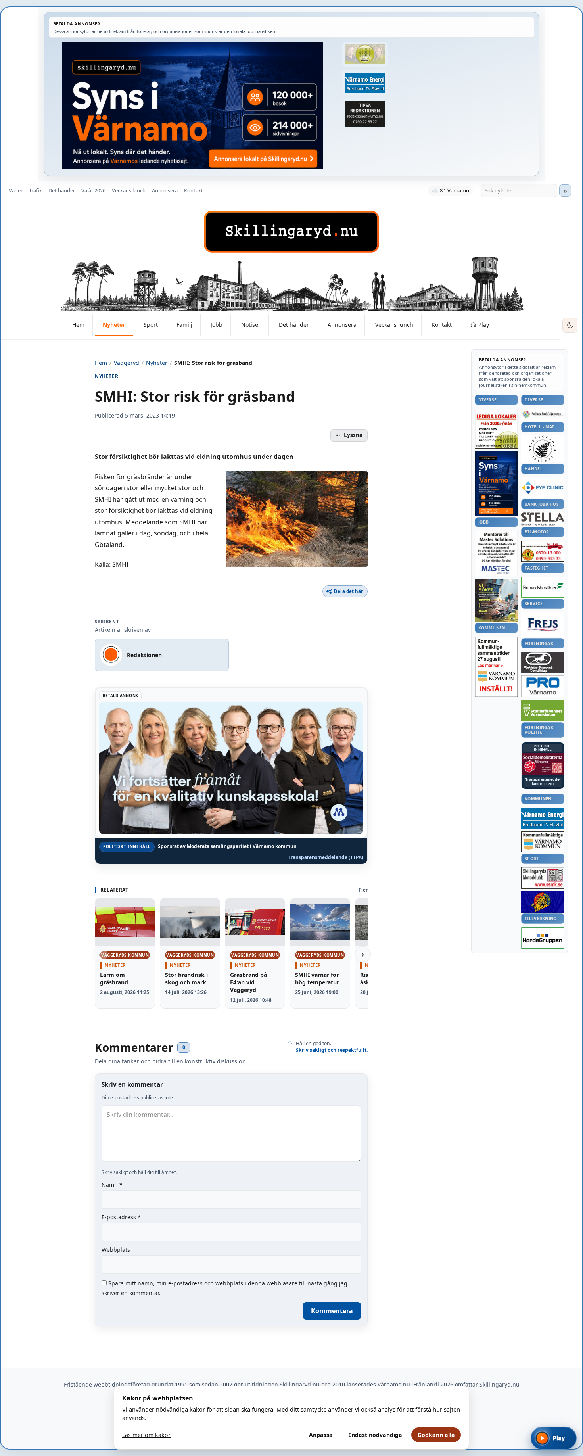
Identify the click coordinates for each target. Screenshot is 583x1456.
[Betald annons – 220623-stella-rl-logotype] (542, 519)
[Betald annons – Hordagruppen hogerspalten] (542, 938)
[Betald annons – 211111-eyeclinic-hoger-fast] (542, 487)
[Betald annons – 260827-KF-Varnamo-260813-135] (496, 667)
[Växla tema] (569, 325)
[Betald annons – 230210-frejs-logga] (542, 624)
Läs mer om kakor (146, 1435)
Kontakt (193, 190)
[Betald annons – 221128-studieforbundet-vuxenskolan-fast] (542, 710)
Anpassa (321, 1435)
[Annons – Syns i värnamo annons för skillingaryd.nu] (192, 105)
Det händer (61, 190)
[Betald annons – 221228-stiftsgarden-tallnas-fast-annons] (542, 448)
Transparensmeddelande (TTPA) (325, 857)
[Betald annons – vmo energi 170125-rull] (542, 818)
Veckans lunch (129, 190)
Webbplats (116, 1249)
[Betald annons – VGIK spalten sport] (542, 902)
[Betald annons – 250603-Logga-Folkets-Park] (542, 415)
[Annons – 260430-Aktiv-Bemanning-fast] (364, 54)
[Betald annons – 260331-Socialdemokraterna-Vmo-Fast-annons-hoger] (543, 764)
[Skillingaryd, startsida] (291, 231)
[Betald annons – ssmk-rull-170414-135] (542, 878)
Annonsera (165, 190)
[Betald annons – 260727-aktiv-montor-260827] (496, 600)
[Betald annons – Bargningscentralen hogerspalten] (542, 551)
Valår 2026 (93, 190)
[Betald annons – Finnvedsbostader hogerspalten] (542, 587)
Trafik (35, 190)
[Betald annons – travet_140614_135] (542, 662)
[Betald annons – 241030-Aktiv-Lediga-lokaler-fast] (496, 429)
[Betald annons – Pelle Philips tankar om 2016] (364, 83)
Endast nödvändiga (375, 1435)
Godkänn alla (436, 1435)
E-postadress (121, 1217)
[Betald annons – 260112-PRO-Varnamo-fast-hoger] (542, 686)
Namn (112, 1184)
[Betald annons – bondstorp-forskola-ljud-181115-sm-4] (364, 113)
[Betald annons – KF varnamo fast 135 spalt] (542, 841)
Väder (16, 190)
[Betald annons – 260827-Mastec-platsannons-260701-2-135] (496, 553)
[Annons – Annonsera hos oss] (496, 483)
